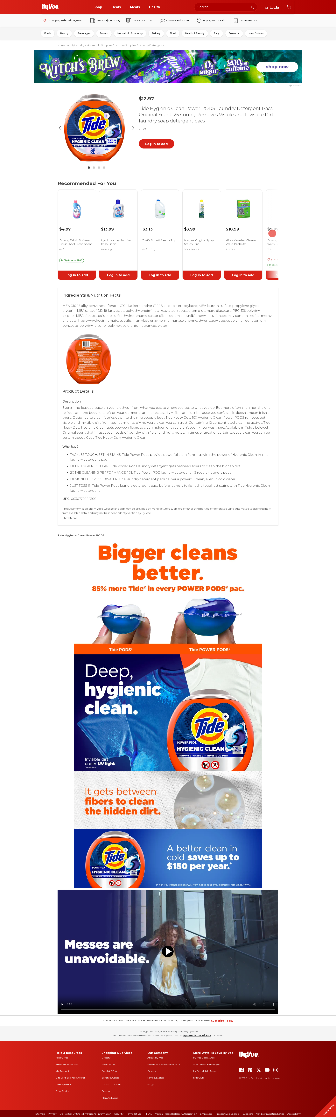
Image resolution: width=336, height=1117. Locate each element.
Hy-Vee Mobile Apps (204, 1071)
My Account (62, 1071)
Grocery (106, 1057)
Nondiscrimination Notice (270, 1113)
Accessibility (294, 1113)
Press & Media (63, 1084)
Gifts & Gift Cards (111, 1084)
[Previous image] (60, 128)
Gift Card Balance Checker (70, 1077)
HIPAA (148, 1113)
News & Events (155, 1077)
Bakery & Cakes (110, 1077)
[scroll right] (272, 233)
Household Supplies (99, 45)
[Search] (252, 7)
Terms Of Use (134, 1113)
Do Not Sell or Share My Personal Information (85, 1113)
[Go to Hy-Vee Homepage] (50, 7)
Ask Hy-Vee (62, 1057)
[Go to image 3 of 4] (99, 167)
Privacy (52, 1113)
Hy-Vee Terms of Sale (197, 1035)
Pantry (64, 33)
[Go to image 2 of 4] (93, 167)
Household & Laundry (130, 33)
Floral (173, 33)
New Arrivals (256, 33)
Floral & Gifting (110, 1071)
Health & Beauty (194, 33)
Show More (69, 518)
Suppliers (247, 1113)
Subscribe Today (222, 1020)
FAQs (150, 1084)
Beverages (84, 33)
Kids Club (198, 1077)
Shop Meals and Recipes (206, 1064)
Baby (217, 33)
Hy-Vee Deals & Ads (203, 1057)
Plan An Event (110, 1097)
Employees (206, 1113)
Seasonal (234, 33)
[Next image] (133, 128)
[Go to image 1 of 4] (88, 167)
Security (118, 1113)
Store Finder (62, 1091)
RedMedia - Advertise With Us (163, 1064)
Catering (106, 1091)
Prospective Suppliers (227, 1113)
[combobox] (225, 7)
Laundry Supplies (125, 45)
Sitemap (40, 1113)
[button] (71, 260)
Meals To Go (108, 1064)
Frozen (104, 33)
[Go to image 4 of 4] (104, 167)
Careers (151, 1071)
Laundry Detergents (151, 45)
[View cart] (289, 7)
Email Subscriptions (67, 1064)
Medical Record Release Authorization (176, 1113)
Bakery (156, 33)
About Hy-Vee (155, 1057)
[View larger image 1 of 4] (96, 128)
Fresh (47, 33)
